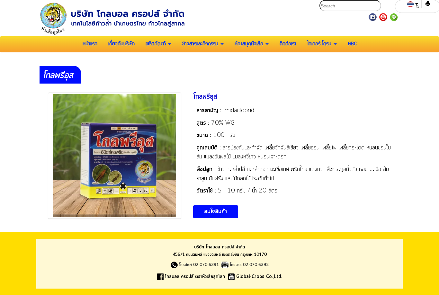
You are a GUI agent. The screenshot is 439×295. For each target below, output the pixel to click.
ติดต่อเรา (288, 44)
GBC (352, 44)
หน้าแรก (90, 44)
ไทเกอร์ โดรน (320, 44)
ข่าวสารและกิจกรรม (201, 44)
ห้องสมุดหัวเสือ (250, 44)
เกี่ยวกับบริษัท (121, 44)
